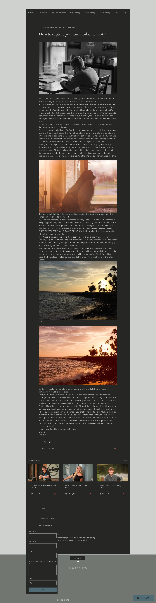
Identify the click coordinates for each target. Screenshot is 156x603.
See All (125, 460)
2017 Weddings (75, 13)
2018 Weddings (105, 13)
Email (30, 551)
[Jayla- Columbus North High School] (78, 472)
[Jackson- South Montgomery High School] (43, 472)
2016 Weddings (90, 13)
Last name (32, 541)
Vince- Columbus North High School (111, 486)
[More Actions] (116, 530)
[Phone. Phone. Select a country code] (32, 582)
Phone (31, 578)
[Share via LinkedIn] (50, 442)
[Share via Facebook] (40, 442)
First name (32, 531)
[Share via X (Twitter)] (45, 442)
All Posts (31, 13)
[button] (125, 13)
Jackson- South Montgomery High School (43, 486)
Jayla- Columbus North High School (76, 486)
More (116, 13)
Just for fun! (42, 13)
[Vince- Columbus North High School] (112, 472)
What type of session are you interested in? (42, 562)
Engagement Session (58, 13)
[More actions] (116, 27)
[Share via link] (55, 442)
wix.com (97, 593)
